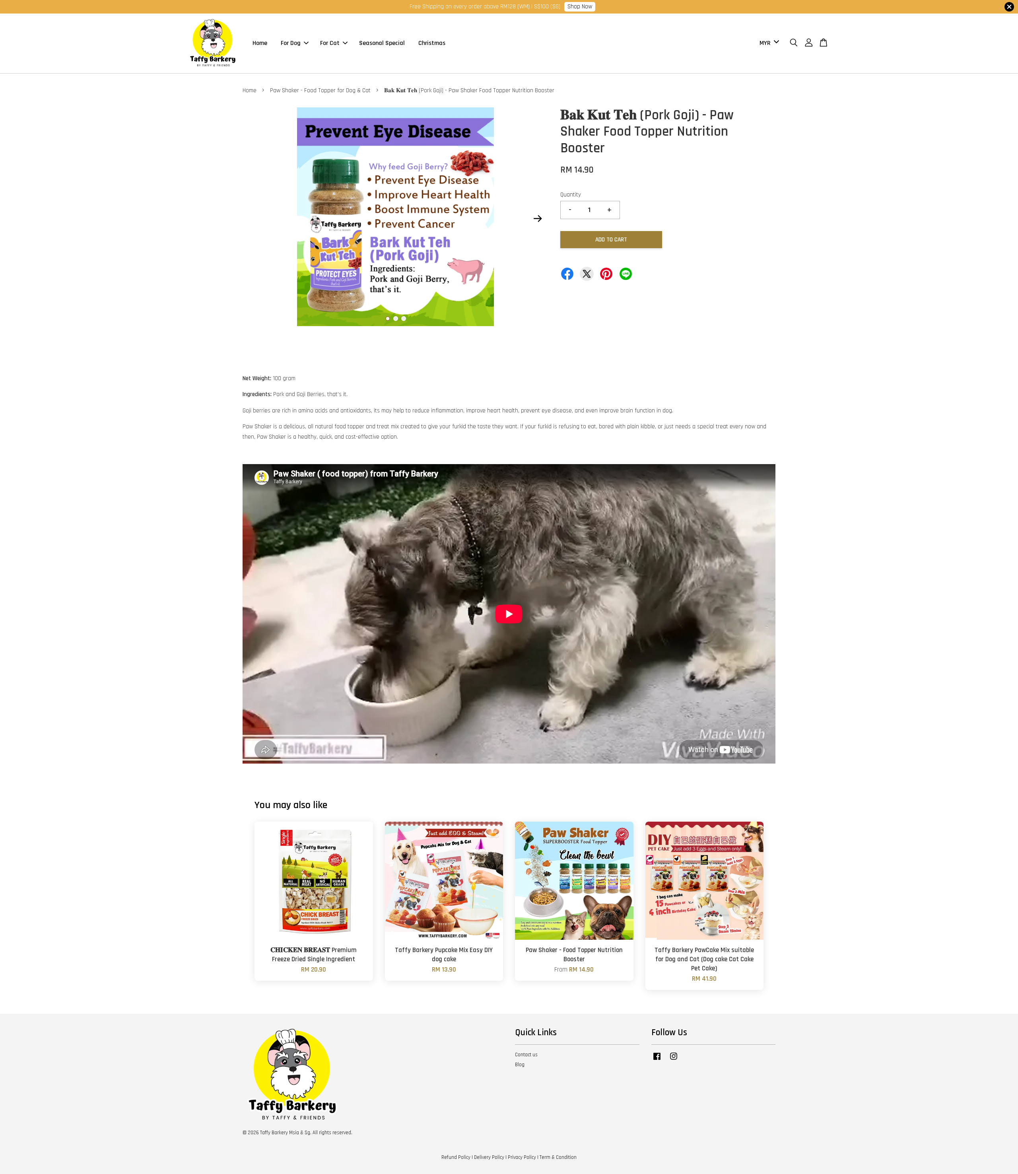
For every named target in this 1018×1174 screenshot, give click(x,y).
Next (538, 218)
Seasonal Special (382, 43)
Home (260, 43)
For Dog (291, 43)
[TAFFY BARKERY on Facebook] (656, 1060)
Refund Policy (455, 1157)
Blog (520, 1064)
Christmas (431, 43)
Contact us (526, 1055)
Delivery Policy (489, 1157)
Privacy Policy (522, 1157)
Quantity (570, 194)
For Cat (330, 43)
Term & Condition (558, 1157)
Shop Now (579, 6)
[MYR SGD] (768, 43)
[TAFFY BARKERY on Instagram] (673, 1060)
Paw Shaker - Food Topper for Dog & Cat (320, 90)
